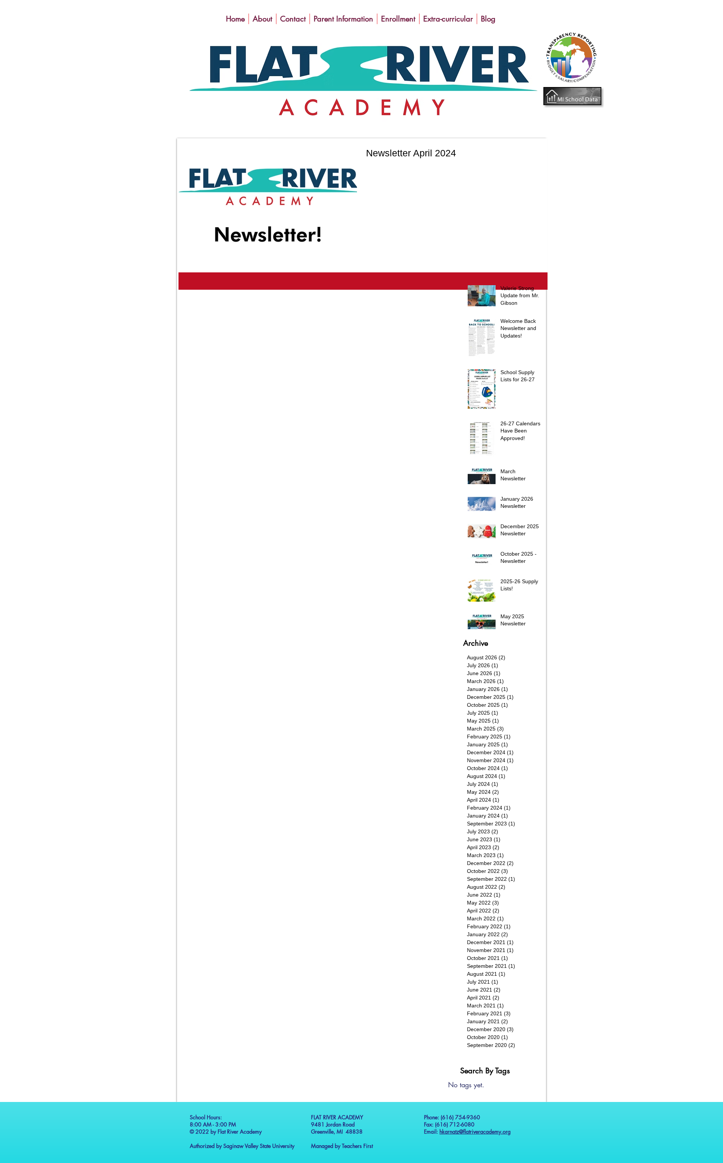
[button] (262, 19)
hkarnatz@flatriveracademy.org (475, 1131)
